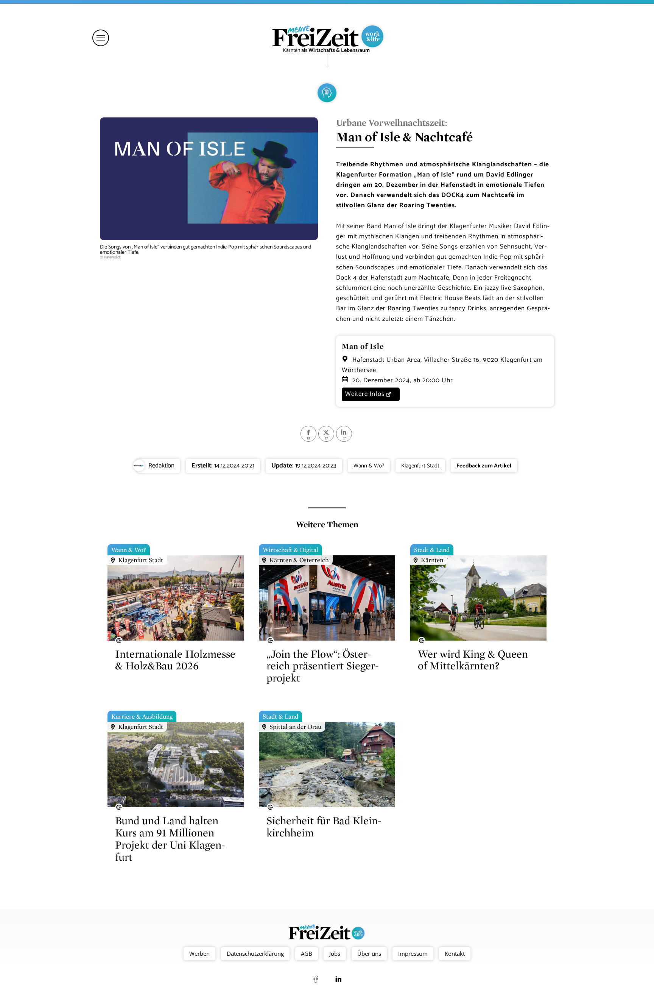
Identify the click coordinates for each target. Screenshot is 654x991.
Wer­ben (199, 953)
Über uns (369, 953)
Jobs (334, 953)
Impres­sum (413, 953)
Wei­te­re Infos (365, 394)
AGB (306, 953)
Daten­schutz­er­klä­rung (255, 953)
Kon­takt (455, 953)
